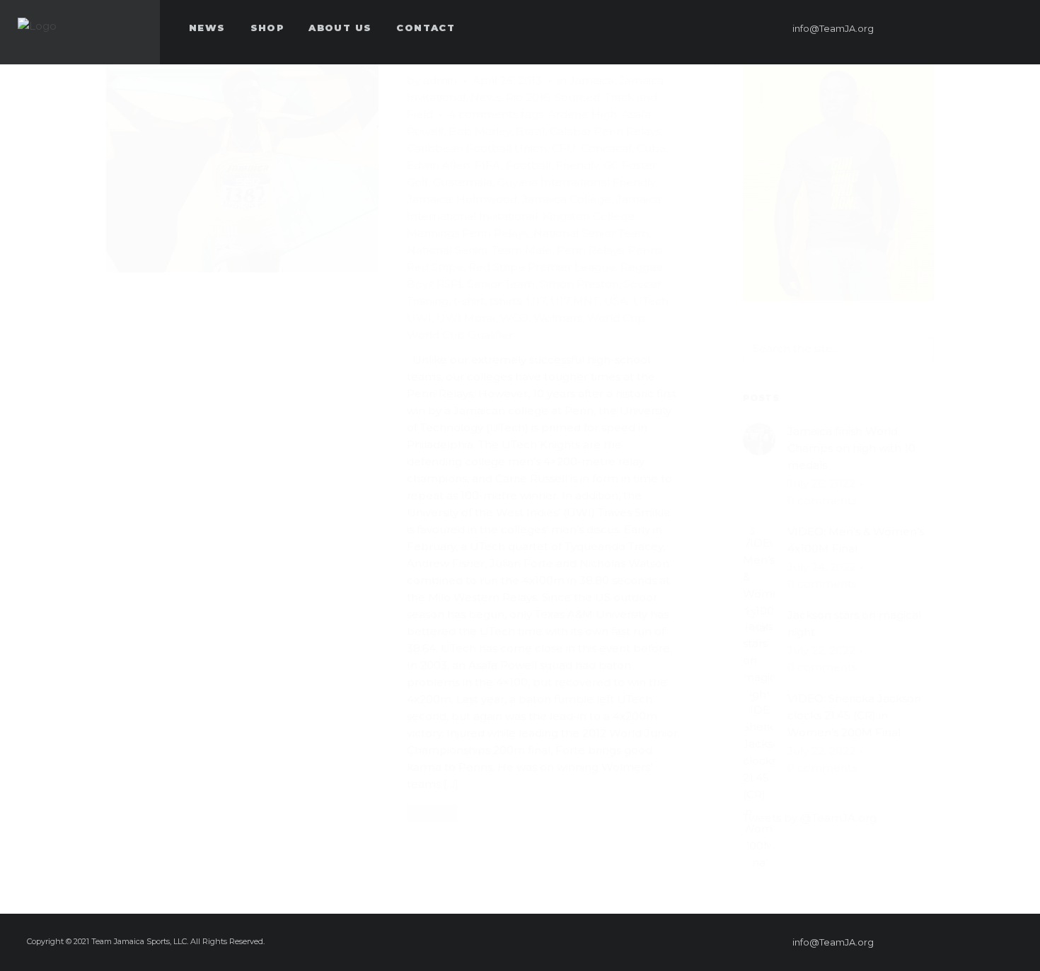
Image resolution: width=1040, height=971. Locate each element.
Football (528, 165)
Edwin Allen (438, 165)
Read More (432, 813)
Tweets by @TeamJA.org (810, 818)
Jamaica (592, 80)
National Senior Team (591, 233)
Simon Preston (579, 284)
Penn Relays (590, 250)
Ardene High (582, 114)
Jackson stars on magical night (854, 623)
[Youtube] (1010, 28)
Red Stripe (435, 267)
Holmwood (486, 199)
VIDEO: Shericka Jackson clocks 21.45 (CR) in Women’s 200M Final (854, 715)
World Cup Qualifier (460, 335)
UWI (419, 318)
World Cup (616, 318)
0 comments (822, 500)
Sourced (577, 97)
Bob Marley (480, 131)
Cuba (651, 148)
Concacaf (606, 148)
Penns (645, 250)
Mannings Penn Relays (467, 233)
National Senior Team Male (479, 250)
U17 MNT (574, 301)
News (485, 97)
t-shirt (469, 301)
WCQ (514, 318)
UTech (651, 301)
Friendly (577, 165)
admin (440, 80)
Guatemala (462, 182)
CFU (564, 148)
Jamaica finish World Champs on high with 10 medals (851, 448)
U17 (535, 301)
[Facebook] (908, 28)
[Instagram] (984, 28)
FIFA (488, 165)
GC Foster (630, 165)
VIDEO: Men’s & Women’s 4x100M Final (855, 540)
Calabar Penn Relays (605, 131)
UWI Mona (466, 318)
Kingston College (589, 216)
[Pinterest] (933, 28)
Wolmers (557, 318)
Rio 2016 (528, 97)
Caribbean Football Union (477, 148)
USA (616, 301)
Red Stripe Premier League (542, 267)
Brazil (530, 131)
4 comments (483, 114)
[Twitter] (959, 28)
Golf (417, 182)
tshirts (505, 301)
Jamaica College (566, 199)
